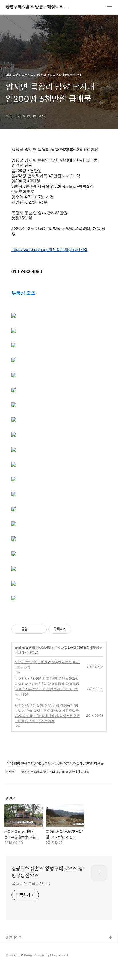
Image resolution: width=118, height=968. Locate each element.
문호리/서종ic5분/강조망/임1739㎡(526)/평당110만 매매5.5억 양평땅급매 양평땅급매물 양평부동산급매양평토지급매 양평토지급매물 (47, 686)
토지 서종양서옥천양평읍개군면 (76, 647)
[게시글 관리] (40, 629)
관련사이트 (13, 937)
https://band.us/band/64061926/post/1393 (49, 249)
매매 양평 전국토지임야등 (33, 647)
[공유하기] (33, 629)
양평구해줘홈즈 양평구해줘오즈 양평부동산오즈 (37, 6)
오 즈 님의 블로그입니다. (30, 883)
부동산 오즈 (23, 292)
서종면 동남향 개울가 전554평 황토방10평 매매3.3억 (47, 664)
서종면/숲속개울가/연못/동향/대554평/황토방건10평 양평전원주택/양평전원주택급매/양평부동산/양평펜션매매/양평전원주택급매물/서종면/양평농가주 (47, 713)
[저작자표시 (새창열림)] (73, 629)
